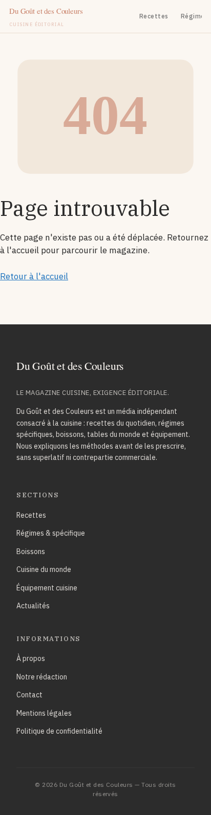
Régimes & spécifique (50, 533)
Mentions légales (44, 713)
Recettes (153, 16)
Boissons (30, 551)
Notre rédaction (41, 676)
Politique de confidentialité (59, 731)
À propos (30, 658)
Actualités (33, 605)
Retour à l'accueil (34, 276)
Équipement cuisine (46, 587)
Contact (29, 694)
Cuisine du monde (43, 569)
